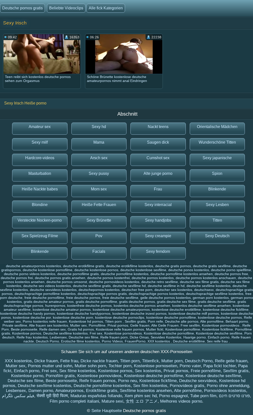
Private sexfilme (14, 325)
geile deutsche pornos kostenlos (165, 298)
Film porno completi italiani (74, 401)
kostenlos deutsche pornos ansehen (142, 306)
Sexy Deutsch (217, 236)
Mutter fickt (154, 329)
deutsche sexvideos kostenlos (53, 290)
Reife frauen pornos (97, 380)
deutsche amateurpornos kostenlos (33, 266)
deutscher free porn (137, 290)
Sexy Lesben (217, 205)
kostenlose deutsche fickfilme (226, 309)
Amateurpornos (69, 390)
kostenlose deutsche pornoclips (119, 317)
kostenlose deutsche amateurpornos (121, 309)
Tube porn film (203, 395)
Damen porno (40, 390)
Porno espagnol (173, 395)
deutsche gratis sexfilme (212, 266)
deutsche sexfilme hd (129, 286)
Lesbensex (58, 337)
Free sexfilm (190, 325)
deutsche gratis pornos (173, 266)
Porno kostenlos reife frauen (45, 321)
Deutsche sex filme (83, 337)
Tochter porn (119, 365)
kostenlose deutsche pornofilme (171, 317)
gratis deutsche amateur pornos (49, 302)
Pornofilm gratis (60, 375)
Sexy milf (40, 142)
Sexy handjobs (158, 220)
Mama (98, 142)
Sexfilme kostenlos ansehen (146, 390)
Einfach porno (219, 337)
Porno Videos (112, 341)
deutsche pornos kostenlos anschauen (206, 278)
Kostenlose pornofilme (182, 329)
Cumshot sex (158, 158)
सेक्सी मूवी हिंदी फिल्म (52, 395)
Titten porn (114, 321)
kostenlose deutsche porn (73, 317)
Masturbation (39, 173)
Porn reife (155, 321)
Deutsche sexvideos (198, 380)
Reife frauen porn (114, 337)
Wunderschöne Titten (217, 142)
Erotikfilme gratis (101, 390)
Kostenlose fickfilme (217, 329)
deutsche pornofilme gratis (78, 274)
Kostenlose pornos (26, 333)
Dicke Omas (139, 337)
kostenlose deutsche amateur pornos (62, 309)
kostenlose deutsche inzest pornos (139, 313)
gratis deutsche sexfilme (216, 302)
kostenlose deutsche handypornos (83, 313)
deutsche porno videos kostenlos (29, 274)
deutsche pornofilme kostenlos (124, 274)
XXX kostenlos (159, 341)
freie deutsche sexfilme (120, 298)
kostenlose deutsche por (32, 317)
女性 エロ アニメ (142, 401)
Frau (158, 189)
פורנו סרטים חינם (234, 395)
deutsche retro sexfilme (159, 282)
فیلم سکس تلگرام (18, 395)
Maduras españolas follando (96, 395)
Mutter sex (78, 325)
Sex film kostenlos (150, 385)
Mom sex (99, 189)
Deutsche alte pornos (181, 321)
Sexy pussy (99, 173)
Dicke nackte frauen (99, 361)
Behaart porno (237, 321)
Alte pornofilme (212, 321)
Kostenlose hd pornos (86, 321)
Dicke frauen (46, 361)
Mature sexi (112, 401)
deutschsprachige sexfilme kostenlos (214, 294)
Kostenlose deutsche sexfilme (219, 333)
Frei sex (96, 333)
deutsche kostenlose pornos (96, 270)
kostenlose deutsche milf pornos (194, 313)
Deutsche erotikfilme (189, 341)
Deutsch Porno (47, 341)
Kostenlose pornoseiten (155, 365)
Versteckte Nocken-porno (40, 220)
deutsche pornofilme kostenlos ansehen (181, 274)
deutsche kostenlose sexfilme (143, 270)
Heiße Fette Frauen (99, 205)
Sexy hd (99, 127)
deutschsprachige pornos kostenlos (156, 294)
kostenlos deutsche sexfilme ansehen (201, 306)
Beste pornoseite (24, 329)
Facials (98, 251)
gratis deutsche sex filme (176, 302)
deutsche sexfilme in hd (166, 286)
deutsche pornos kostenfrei (108, 278)
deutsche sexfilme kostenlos (209, 286)
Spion (217, 173)
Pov (98, 236)
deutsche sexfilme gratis (92, 286)
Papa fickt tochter (219, 365)
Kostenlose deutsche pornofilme (169, 333)
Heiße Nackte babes (40, 189)
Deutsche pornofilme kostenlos (102, 385)
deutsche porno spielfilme (231, 270)
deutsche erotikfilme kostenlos (129, 266)
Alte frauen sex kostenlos (48, 325)
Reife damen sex (52, 329)
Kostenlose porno (27, 375)
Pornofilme (97, 325)
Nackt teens (158, 127)
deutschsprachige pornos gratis (102, 294)
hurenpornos (55, 306)
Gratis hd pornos (81, 329)
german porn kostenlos (211, 298)
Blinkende (217, 189)
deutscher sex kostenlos (173, 290)
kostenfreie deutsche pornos (89, 306)
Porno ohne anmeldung (228, 385)
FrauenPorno (135, 341)
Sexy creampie (158, 236)
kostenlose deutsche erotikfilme (176, 309)
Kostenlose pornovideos (221, 325)
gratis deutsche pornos (137, 302)
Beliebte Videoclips (66, 8)
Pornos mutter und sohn (50, 365)
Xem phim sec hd (141, 395)
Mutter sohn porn (90, 365)
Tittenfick (150, 361)
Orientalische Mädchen (217, 127)
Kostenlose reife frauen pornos (120, 329)
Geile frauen (139, 325)
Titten (217, 220)
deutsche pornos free (231, 274)
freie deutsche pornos (83, 298)
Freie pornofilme (206, 370)
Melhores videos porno (181, 401)
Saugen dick (158, 142)
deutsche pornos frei (17, 278)
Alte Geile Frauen (165, 325)
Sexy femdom (158, 251)
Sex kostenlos (148, 370)
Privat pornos (117, 325)
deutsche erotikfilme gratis (83, 266)
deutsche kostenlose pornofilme (47, 270)
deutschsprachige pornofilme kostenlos (45, 294)
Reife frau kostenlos (32, 337)
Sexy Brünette (98, 220)
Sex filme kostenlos (77, 370)
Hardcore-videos (39, 158)
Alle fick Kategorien (106, 8)
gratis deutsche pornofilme (96, 302)
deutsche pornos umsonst (66, 282)
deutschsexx (204, 290)
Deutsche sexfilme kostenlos (65, 333)
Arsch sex (98, 158)
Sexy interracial (158, 205)
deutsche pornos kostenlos (153, 278)
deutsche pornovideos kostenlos (114, 282)
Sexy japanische (217, 158)
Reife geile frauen (231, 361)
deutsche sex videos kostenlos (47, 286)
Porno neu (127, 380)
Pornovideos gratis (187, 385)
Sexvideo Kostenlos (166, 337)
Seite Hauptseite (107, 410)
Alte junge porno (158, 173)
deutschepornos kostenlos (99, 290)
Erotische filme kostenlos (80, 341)
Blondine (40, 205)
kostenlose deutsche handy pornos (27, 313)
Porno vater (190, 365)
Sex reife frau (218, 341)
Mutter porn (172, 361)
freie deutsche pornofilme (44, 298)
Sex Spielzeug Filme (39, 236)
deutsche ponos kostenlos (188, 270)
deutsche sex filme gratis (199, 282)
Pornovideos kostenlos (225, 390)
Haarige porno (194, 337)
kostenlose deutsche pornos (220, 317)
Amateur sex (40, 127)
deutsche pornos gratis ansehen (60, 278)
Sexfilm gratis (135, 321)
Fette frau (69, 361)
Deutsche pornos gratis (22, 8)
